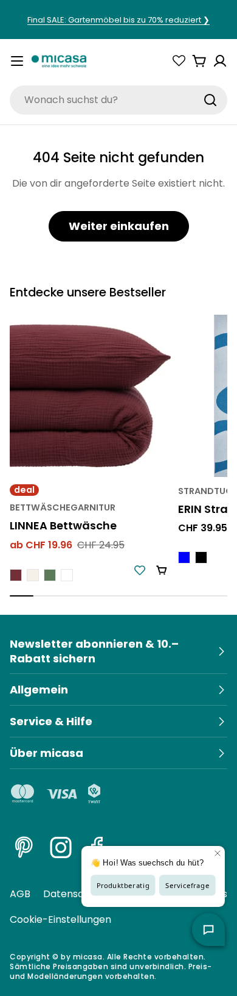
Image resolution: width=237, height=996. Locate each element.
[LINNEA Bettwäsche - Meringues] (33, 575)
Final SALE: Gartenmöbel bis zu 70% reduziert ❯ (118, 20)
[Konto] (220, 61)
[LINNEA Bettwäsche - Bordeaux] (16, 575)
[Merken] (140, 570)
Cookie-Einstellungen (60, 919)
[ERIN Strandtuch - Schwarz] (201, 557)
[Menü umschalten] (17, 61)
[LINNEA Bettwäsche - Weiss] (67, 575)
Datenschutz (74, 894)
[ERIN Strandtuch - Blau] (184, 557)
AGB (20, 894)
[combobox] (118, 100)
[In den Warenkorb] (162, 570)
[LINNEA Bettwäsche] (90, 395)
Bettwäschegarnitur (62, 507)
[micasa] (59, 61)
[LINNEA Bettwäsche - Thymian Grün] (50, 575)
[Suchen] (210, 100)
